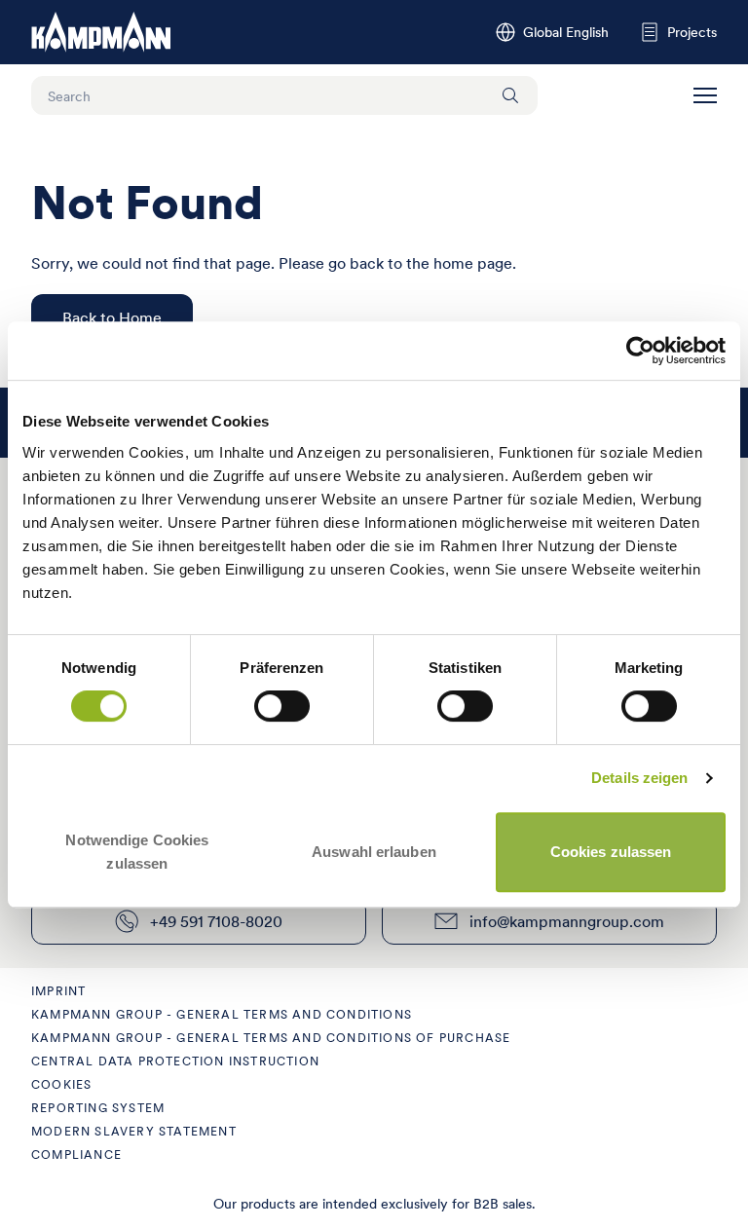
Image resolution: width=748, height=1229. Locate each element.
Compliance (76, 1154)
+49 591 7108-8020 (216, 921)
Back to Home (112, 317)
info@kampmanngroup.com (566, 921)
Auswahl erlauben (374, 851)
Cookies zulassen (611, 851)
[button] (705, 95)
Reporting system (98, 1107)
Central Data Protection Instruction (175, 1061)
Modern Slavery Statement (134, 1131)
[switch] (282, 706)
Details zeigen (639, 777)
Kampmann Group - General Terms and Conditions (221, 1014)
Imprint (58, 991)
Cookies (61, 1084)
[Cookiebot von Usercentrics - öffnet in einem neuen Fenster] (640, 350)
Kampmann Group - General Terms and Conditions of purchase (270, 1037)
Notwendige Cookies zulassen (136, 852)
